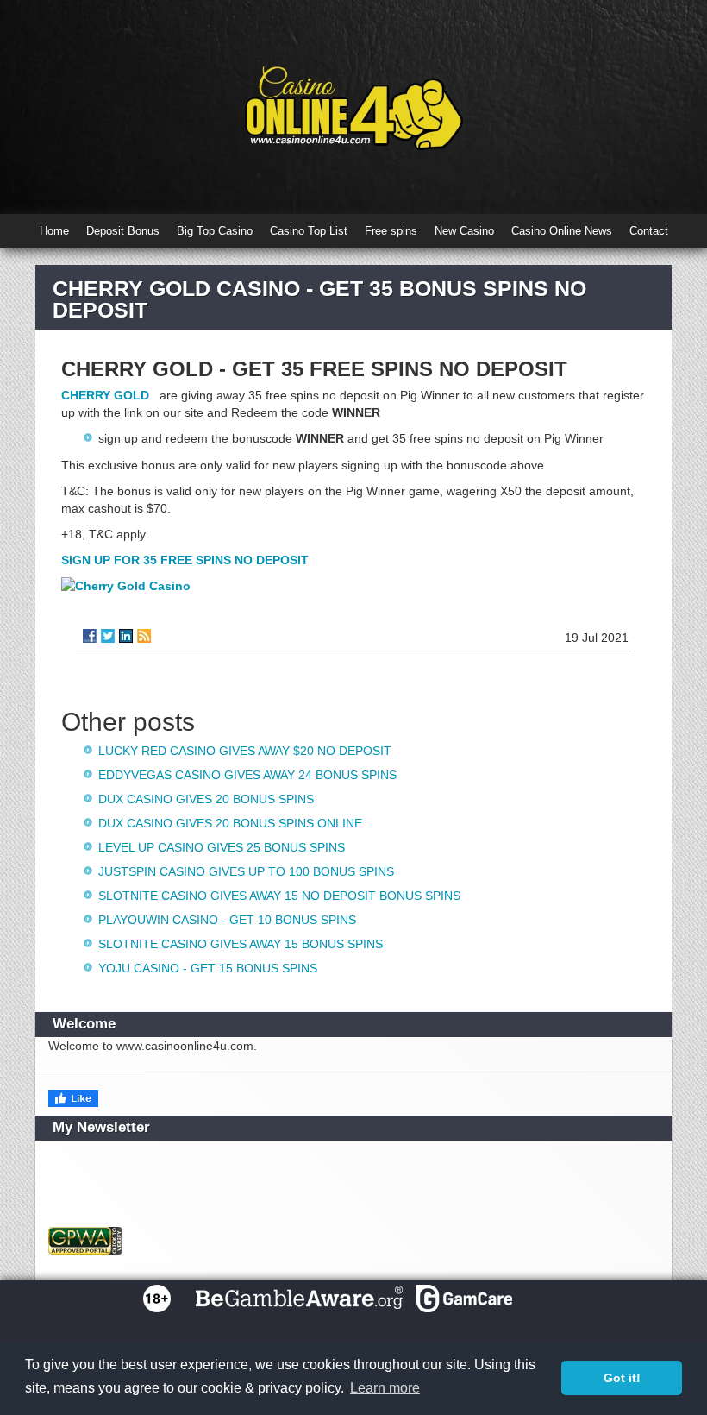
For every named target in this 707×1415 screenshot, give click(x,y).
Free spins (391, 230)
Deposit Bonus (123, 230)
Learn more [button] (385, 1387)
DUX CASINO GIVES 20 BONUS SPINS (206, 799)
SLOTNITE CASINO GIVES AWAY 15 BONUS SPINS (240, 944)
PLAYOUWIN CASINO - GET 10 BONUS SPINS (227, 920)
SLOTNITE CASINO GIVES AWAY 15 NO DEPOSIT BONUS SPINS (279, 895)
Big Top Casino (215, 230)
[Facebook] (90, 636)
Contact (648, 230)
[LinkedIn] (126, 636)
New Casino (464, 230)
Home (54, 230)
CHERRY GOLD (107, 395)
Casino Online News (561, 230)
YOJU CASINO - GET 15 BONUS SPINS (207, 968)
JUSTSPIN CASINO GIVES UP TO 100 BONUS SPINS (246, 871)
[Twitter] (108, 636)
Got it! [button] (622, 1378)
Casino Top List (308, 230)
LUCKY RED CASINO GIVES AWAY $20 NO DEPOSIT (244, 751)
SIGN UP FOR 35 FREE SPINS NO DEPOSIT (185, 560)
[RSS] (144, 636)
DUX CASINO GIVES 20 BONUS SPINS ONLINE (230, 823)
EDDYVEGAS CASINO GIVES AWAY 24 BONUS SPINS (247, 775)
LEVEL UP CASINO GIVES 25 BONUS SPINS (221, 847)
